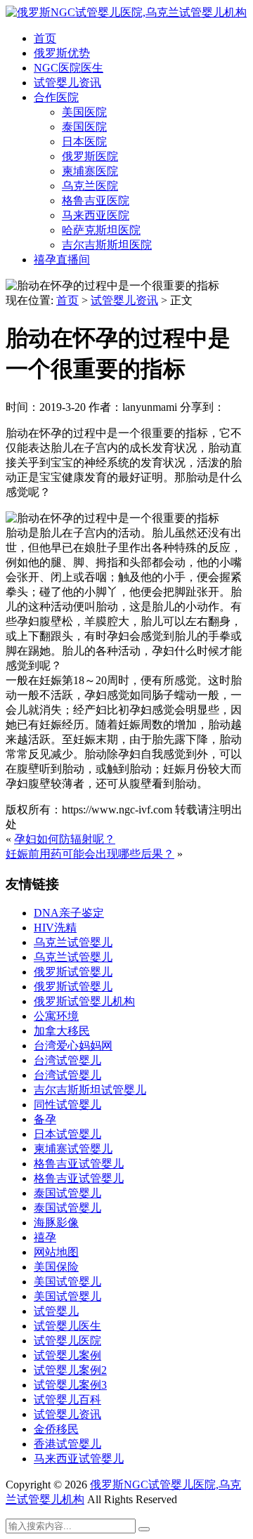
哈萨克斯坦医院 (101, 230)
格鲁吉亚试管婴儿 (79, 1164)
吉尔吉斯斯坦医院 (107, 245)
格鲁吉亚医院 (95, 201)
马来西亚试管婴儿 (79, 1459)
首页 (45, 38)
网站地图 (56, 1252)
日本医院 (84, 142)
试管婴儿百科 (67, 1400)
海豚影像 (56, 1223)
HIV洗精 (55, 928)
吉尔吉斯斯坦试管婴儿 (90, 1090)
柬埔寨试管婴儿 (73, 1149)
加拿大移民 (62, 1031)
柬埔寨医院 (90, 171)
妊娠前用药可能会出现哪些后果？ (90, 854)
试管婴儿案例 (67, 1355)
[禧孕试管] (126, 12)
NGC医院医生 (68, 68)
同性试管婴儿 (67, 1105)
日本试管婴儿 (67, 1134)
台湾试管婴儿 (67, 1060)
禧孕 (45, 1237)
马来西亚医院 (95, 215)
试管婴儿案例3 (70, 1385)
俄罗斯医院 (90, 156)
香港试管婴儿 (67, 1444)
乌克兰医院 (90, 186)
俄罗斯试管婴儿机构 (84, 1001)
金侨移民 (56, 1429)
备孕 (45, 1119)
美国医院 (84, 112)
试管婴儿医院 (67, 1341)
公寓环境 (56, 1016)
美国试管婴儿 (67, 1282)
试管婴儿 (56, 1311)
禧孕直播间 (62, 260)
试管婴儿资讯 (67, 83)
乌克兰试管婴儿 (73, 942)
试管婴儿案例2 (70, 1370)
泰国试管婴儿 (67, 1193)
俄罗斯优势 (62, 53)
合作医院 (56, 97)
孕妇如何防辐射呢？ (64, 839)
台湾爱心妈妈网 (73, 1046)
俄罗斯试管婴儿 (73, 972)
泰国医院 (84, 127)
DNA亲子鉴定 (69, 913)
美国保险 (56, 1267)
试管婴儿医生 (67, 1326)
